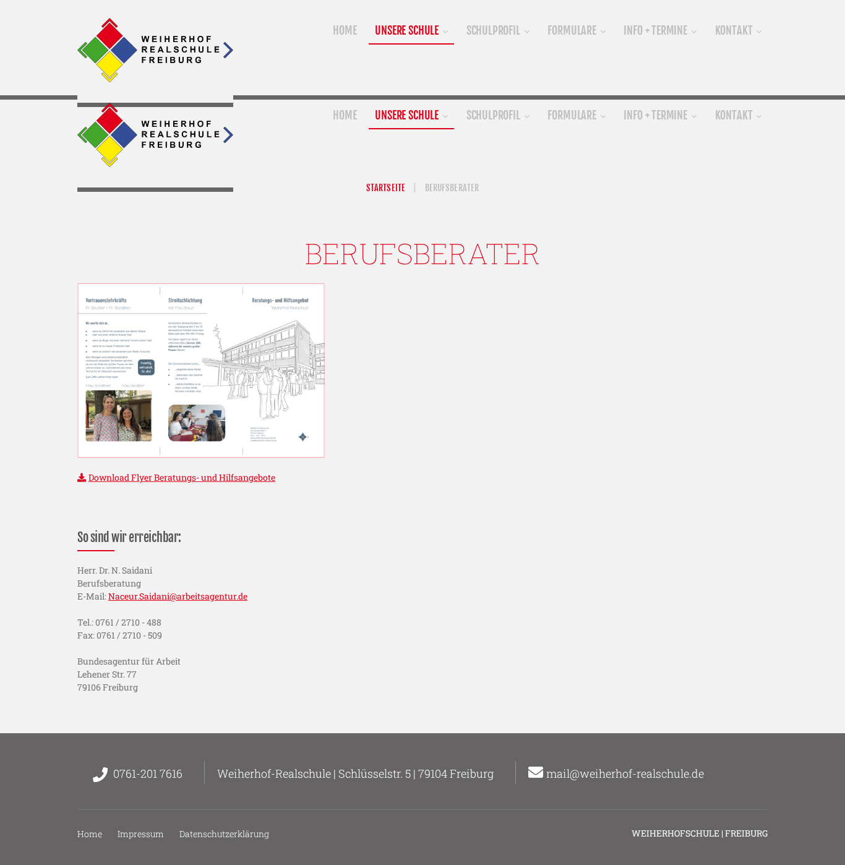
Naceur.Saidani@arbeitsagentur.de (177, 596)
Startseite (385, 188)
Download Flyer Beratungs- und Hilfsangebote (181, 477)
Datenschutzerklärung (224, 834)
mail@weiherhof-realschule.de (625, 773)
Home (89, 834)
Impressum (141, 834)
